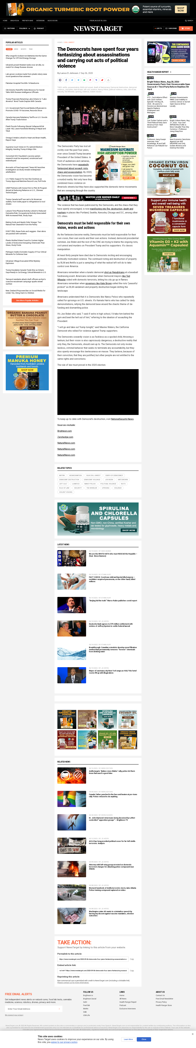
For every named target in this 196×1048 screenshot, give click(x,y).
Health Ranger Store (164, 1005)
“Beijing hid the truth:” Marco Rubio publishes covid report (113, 601)
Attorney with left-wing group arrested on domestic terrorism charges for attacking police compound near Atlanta (111, 867)
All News (123, 999)
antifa (65, 87)
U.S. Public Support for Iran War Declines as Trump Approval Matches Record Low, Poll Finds (26, 180)
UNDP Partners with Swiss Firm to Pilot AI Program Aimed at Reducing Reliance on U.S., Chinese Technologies (26, 190)
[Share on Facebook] (66, 80)
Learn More (128, 1039)
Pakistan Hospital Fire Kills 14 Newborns (22, 83)
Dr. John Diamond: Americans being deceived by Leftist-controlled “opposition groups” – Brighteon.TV (112, 819)
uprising (78, 92)
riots (125, 90)
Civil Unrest (69, 42)
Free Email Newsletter (164, 999)
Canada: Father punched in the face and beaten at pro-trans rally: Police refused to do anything (113, 795)
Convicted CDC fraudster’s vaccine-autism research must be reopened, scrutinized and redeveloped (24, 158)
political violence (116, 90)
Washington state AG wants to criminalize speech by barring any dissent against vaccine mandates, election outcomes (111, 914)
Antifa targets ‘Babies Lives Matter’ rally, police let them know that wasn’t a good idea (112, 772)
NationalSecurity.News (122, 419)
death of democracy (102, 87)
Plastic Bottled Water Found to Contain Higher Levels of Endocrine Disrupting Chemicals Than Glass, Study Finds (25, 242)
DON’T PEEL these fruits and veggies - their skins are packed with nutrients (26, 232)
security (60, 92)
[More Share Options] (109, 80)
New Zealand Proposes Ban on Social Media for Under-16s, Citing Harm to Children (25, 292)
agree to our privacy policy (64, 1042)
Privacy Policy (161, 1002)
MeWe (85, 1009)
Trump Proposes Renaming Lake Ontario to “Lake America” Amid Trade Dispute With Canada (26, 100)
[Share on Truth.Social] (97, 80)
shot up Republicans (114, 272)
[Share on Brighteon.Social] (60, 80)
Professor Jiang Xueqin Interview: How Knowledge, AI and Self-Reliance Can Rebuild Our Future (157, 143)
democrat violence (92, 480)
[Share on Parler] (91, 80)
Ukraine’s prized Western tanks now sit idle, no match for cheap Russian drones (25, 66)
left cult (87, 90)
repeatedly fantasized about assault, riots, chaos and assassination (73, 168)
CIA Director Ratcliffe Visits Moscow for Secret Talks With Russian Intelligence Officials (25, 91)
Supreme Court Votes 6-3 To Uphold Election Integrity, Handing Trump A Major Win (24, 148)
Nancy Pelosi (103, 90)
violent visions (95, 92)
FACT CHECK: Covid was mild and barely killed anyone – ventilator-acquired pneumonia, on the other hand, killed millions (112, 579)
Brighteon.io (88, 995)
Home (5, 20)
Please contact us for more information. (73, 983)
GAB (85, 1012)
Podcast (123, 1005)
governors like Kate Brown (98, 283)
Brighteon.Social (89, 999)
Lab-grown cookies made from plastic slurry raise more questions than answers (26, 75)
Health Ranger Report (158, 72)
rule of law (132, 90)
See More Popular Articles (27, 300)
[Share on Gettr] (103, 80)
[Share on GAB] (84, 80)
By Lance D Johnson (67, 73)
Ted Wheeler (69, 92)
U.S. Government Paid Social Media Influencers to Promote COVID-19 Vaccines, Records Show (26, 109)
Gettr (85, 1002)
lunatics (94, 90)
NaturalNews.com (66, 443)
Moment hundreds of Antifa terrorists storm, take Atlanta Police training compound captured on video (112, 889)
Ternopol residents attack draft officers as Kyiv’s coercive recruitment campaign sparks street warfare (26, 281)
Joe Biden (69, 90)
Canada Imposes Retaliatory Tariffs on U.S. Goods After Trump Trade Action (26, 118)
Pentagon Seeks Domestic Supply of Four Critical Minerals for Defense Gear (26, 253)
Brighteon (14, 20)
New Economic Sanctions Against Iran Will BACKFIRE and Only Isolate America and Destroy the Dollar (180, 143)
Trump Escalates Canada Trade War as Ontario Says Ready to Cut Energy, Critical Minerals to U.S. (26, 271)
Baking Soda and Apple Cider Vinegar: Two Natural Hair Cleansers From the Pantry (23, 223)
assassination (73, 87)
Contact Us (160, 995)
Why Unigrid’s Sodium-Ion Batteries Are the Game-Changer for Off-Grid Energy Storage (26, 57)
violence (85, 92)
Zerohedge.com (65, 437)
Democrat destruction (119, 87)
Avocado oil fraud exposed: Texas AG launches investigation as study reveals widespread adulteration (25, 169)
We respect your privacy (14, 1015)
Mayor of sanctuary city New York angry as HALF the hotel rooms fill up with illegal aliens (113, 672)
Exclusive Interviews (128, 1009)
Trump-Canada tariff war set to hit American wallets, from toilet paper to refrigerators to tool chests (25, 201)
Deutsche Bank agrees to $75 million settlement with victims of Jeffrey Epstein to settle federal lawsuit (111, 625)
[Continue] (59, 1009)
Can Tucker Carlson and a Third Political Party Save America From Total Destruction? (157, 124)
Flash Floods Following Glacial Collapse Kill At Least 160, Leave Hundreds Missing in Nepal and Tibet (26, 128)
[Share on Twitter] (72, 80)
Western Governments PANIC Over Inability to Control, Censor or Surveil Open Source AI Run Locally (180, 102)
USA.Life (86, 1015)
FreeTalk (86, 1005)
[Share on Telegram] (78, 80)
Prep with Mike (27, 20)
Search (190, 20)
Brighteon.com (64, 431)
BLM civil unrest (86, 87)
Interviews (40, 20)
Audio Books (52, 20)
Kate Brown (78, 90)
